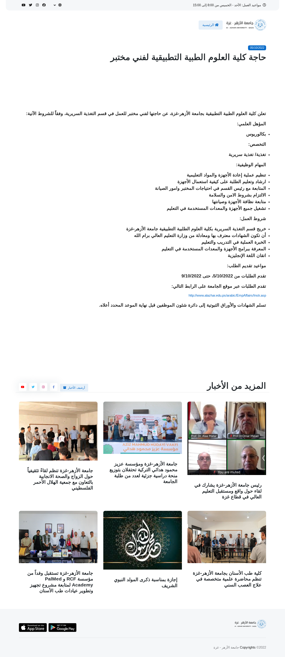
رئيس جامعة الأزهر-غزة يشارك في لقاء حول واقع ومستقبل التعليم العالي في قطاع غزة (228, 491)
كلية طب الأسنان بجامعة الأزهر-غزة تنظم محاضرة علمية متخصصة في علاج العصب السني (227, 578)
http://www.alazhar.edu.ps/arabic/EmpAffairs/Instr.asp (227, 295)
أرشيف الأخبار (76, 387)
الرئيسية (208, 25)
